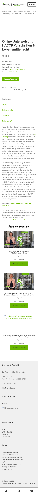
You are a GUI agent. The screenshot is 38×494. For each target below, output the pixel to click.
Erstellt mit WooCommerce (26, 483)
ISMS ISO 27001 (7, 469)
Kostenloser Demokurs (17, 69)
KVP (3, 462)
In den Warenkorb (10, 79)
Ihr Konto (6, 491)
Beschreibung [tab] (6, 99)
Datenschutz (6, 437)
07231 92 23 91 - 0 (8, 376)
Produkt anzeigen (19, 264)
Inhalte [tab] (4, 104)
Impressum (5, 434)
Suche (19, 491)
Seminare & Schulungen (10, 455)
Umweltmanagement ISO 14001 (12, 460)
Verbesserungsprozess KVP (11, 464)
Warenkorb (31, 491)
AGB (3, 429)
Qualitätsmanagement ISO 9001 (12, 457)
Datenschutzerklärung (9, 483)
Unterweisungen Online (10, 452)
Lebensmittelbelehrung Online (21, 11)
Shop (9, 11)
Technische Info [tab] (7, 121)
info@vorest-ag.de (8, 388)
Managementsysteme (9, 467)
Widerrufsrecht (7, 432)
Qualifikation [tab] (6, 115)
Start (5, 11)
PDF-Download (14, 72)
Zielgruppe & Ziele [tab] (8, 110)
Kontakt (4, 403)
